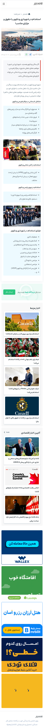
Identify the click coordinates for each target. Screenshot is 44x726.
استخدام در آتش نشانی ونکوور (30, 165)
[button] (3, 4)
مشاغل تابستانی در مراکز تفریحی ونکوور (26, 101)
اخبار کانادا (17, 14)
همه (7, 432)
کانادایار (38, 4)
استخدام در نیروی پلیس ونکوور (30, 187)
